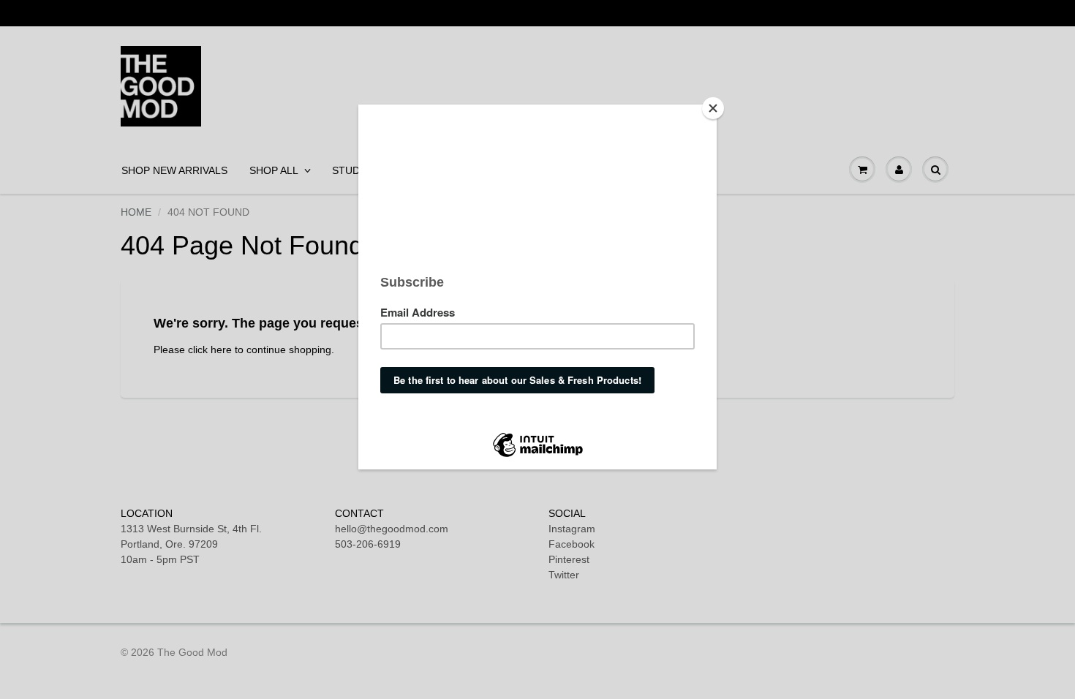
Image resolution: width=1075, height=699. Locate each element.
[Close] (713, 108)
